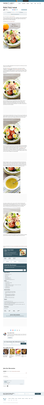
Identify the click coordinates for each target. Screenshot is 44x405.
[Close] (32, 194)
